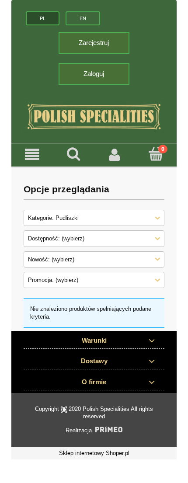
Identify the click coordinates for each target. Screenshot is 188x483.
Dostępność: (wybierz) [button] (56, 238)
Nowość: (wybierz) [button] (51, 259)
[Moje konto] (115, 155)
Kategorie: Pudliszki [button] (53, 218)
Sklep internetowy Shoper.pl (94, 453)
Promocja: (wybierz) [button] (53, 280)
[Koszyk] (156, 154)
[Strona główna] (94, 116)
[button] (32, 155)
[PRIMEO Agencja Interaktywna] (108, 429)
